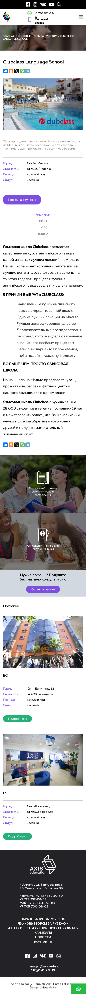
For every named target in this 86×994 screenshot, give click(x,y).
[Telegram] (27, 71)
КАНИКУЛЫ (43, 932)
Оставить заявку (43, 589)
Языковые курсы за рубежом (37, 36)
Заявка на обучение (22, 199)
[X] (16, 71)
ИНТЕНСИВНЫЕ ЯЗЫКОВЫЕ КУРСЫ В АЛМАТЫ (43, 928)
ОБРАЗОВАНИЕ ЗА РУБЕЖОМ (43, 919)
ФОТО (43, 227)
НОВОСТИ (43, 937)
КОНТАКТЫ (43, 941)
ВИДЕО (43, 234)
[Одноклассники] (11, 71)
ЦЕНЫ (43, 221)
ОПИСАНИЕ (43, 215)
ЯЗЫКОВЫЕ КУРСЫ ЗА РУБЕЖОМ (43, 923)
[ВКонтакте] (5, 71)
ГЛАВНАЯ (9, 36)
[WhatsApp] (22, 71)
